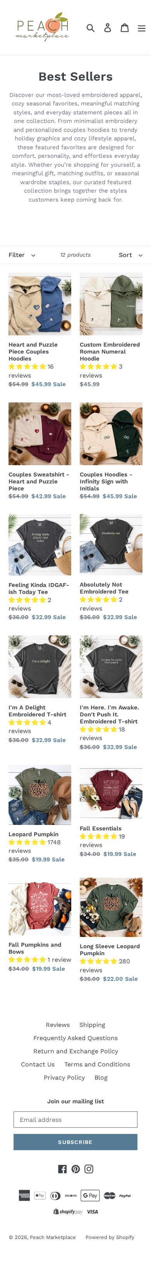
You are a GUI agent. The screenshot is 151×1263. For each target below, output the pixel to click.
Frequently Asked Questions (75, 1038)
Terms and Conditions (97, 1064)
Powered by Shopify (110, 1237)
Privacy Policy (64, 1077)
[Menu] (141, 27)
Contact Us (38, 1064)
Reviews (58, 1024)
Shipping (92, 1024)
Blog (101, 1077)
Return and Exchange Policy (75, 1051)
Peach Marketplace (53, 1237)
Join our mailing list (75, 1101)
